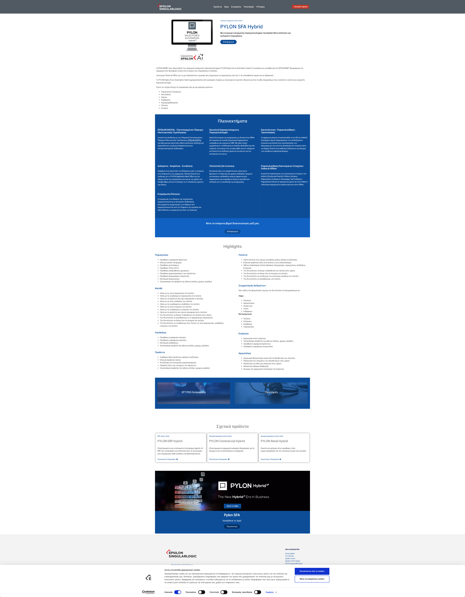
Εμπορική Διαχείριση (227, 21)
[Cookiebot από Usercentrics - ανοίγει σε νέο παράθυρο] (148, 592)
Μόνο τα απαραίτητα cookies (312, 579)
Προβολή (270, 592)
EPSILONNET (290, 554)
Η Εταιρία (260, 6)
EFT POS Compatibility (194, 392)
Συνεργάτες (236, 6)
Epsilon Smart (290, 558)
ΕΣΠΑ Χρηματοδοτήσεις (293, 563)
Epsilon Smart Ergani (292, 561)
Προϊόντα (217, 6)
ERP (158, 436)
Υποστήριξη (249, 6)
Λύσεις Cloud (238, 21)
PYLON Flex (289, 556)
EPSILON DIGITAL (194, 140)
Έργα (226, 6)
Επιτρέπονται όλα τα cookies (312, 571)
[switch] (201, 592)
